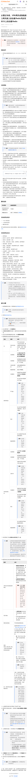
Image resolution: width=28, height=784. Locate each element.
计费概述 (20, 212)
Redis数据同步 (10, 9)
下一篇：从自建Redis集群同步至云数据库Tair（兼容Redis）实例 (19, 769)
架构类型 (18, 41)
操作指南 (13, 7)
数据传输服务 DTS (7, 7)
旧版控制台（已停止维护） (22, 7)
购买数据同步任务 (20, 306)
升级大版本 (14, 723)
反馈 (16, 776)
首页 (2, 7)
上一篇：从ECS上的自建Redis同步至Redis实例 (6, 769)
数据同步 (4, 9)
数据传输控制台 (8, 315)
